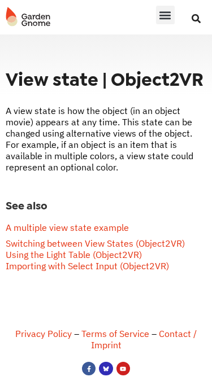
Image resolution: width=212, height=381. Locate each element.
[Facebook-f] (89, 368)
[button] (165, 15)
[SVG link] (28, 17)
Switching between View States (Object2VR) (95, 243)
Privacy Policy (43, 333)
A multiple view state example (67, 227)
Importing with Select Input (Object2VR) (87, 265)
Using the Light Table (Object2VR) (74, 254)
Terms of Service (115, 333)
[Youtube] (123, 368)
